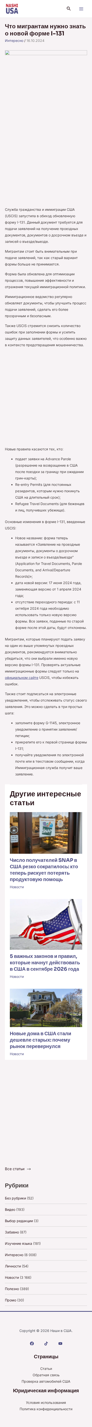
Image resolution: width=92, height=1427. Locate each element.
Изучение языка (18, 1243)
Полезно (12, 1289)
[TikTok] (46, 1343)
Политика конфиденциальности (46, 1409)
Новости (17, 887)
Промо (10, 1300)
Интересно (14, 40)
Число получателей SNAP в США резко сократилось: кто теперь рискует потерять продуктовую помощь (44, 870)
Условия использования (46, 1402)
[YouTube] (60, 1343)
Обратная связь (46, 1375)
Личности (13, 1266)
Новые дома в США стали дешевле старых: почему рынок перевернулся (40, 1040)
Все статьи (15, 1168)
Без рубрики (15, 1198)
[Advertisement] (46, 158)
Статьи (46, 1368)
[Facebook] (32, 1343)
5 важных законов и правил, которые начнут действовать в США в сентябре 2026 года (45, 962)
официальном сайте (21, 677)
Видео (10, 1209)
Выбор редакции (19, 1221)
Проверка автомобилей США (46, 1381)
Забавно (12, 1232)
